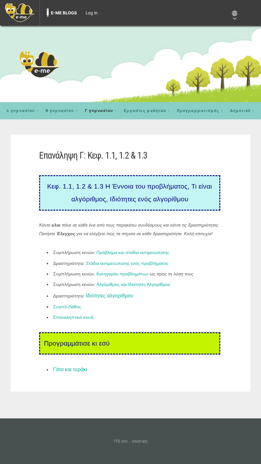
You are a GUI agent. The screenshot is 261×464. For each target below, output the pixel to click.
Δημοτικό (240, 111)
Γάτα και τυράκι (70, 369)
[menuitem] (19, 13)
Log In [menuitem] (92, 12)
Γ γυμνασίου (99, 111)
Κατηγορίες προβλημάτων (122, 273)
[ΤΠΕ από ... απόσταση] (130, 63)
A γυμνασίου (20, 111)
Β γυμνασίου (60, 111)
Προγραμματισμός (198, 111)
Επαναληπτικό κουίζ (73, 317)
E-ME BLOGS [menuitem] (64, 12)
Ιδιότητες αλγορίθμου (109, 295)
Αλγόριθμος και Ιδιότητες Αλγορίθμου (133, 284)
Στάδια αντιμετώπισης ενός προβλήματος (127, 263)
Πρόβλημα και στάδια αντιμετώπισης (132, 252)
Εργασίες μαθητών (145, 111)
